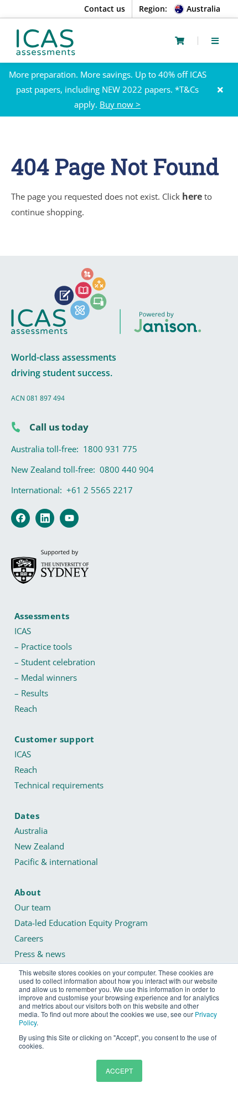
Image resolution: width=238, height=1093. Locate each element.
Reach (25, 708)
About (27, 892)
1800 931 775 (110, 448)
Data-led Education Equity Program (81, 922)
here (192, 196)
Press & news (39, 953)
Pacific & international (56, 861)
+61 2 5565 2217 (99, 489)
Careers (28, 938)
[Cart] (179, 40)
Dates (26, 815)
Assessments (41, 615)
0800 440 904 (127, 469)
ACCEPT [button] (119, 1070)
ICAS (22, 630)
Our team (32, 907)
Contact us (104, 8)
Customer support (54, 739)
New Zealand (39, 846)
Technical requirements (59, 785)
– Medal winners (45, 677)
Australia (31, 830)
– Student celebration (54, 661)
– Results (31, 693)
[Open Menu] (215, 40)
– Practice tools (43, 646)
